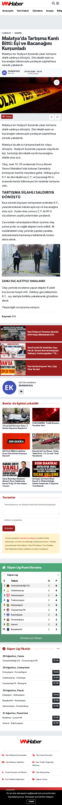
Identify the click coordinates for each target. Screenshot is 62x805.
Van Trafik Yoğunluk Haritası (43, 763)
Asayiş (49, 11)
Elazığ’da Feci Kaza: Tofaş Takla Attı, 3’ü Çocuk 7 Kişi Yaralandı (45, 453)
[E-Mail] (21, 391)
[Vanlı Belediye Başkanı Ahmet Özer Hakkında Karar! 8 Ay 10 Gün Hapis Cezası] (16, 469)
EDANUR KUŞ (26, 385)
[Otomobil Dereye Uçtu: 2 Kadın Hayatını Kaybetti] (16, 416)
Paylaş (9, 116)
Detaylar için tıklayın (31, 638)
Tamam (31, 801)
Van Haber (23, 11)
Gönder (8, 528)
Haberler (6, 33)
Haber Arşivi (41, 779)
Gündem (37, 11)
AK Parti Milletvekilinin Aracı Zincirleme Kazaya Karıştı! (14, 453)
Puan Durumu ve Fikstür (16, 772)
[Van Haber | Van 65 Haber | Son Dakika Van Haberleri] (13, 4)
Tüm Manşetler (43, 772)
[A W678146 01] (31, 260)
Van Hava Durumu (44, 755)
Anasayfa (7, 11)
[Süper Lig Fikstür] (58, 649)
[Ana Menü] (57, 3)
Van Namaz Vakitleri (15, 762)
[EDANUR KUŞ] (9, 387)
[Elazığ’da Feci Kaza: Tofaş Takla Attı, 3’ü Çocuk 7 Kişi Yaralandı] (46, 441)
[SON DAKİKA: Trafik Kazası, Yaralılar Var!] (46, 414)
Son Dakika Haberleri (14, 779)
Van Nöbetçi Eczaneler (16, 755)
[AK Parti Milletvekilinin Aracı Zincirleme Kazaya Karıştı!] (16, 441)
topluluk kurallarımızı (28, 538)
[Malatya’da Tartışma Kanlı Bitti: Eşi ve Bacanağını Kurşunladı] (31, 95)
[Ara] (53, 3)
